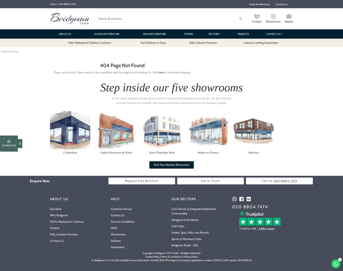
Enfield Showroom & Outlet (116, 152)
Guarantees (118, 247)
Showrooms (118, 234)
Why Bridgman (59, 215)
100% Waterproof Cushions (67, 221)
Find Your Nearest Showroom (171, 164)
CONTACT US (273, 34)
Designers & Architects (185, 220)
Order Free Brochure (259, 4)
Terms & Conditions (123, 221)
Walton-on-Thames (208, 152)
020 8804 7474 (250, 206)
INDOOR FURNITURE (154, 34)
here (161, 72)
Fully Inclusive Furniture (64, 234)
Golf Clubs (178, 226)
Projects (54, 228)
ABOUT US (65, 34)
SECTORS (213, 34)
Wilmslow (253, 152)
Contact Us (282, 4)
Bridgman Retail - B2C (185, 245)
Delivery (116, 241)
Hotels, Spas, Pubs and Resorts (190, 232)
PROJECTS (243, 34)
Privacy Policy (190, 256)
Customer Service (121, 209)
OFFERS (188, 34)
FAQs (114, 228)
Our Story (56, 209)
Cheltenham (70, 152)
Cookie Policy (152, 256)
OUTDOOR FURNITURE (107, 34)
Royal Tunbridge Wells (162, 152)
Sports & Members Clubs (187, 239)
